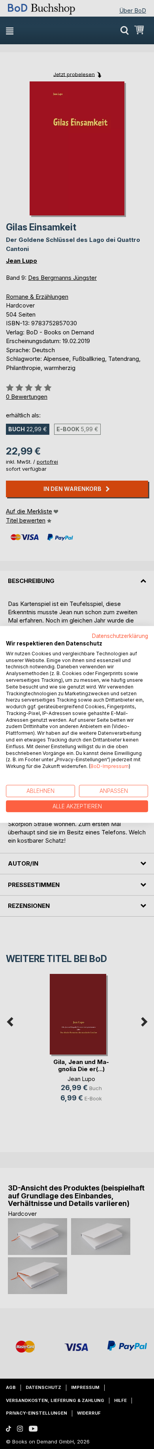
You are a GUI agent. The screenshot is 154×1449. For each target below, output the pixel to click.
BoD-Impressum (109, 766)
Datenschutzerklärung (120, 636)
